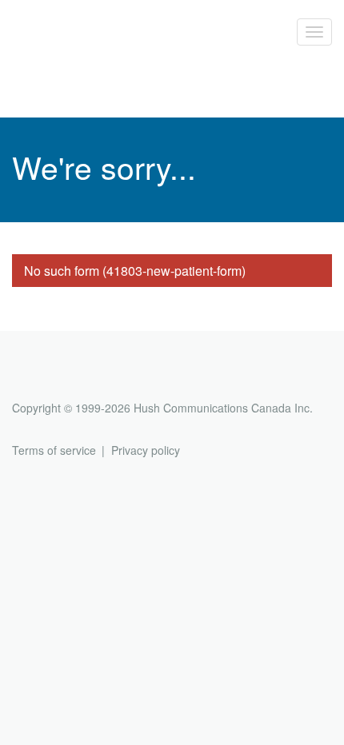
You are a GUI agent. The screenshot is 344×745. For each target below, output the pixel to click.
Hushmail (73, 378)
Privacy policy (145, 450)
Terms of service (54, 450)
